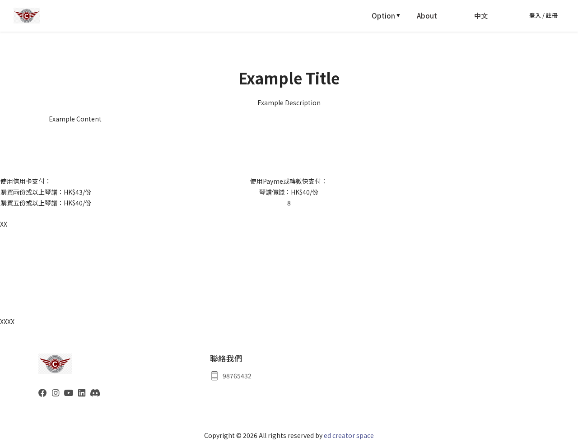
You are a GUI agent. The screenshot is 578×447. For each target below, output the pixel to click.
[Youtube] (68, 391)
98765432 (237, 376)
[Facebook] (42, 391)
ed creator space (349, 435)
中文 (481, 15)
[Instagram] (55, 391)
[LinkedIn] (81, 391)
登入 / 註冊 (543, 15)
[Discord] (95, 391)
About (427, 15)
